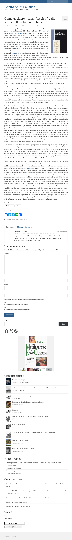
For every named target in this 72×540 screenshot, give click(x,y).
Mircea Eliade (63, 89)
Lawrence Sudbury (18, 404)
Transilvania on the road (13, 468)
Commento (7, 253)
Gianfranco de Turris (11, 25)
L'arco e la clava (29, 25)
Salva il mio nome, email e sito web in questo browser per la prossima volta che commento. (25, 299)
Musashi (15, 419)
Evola (28, 168)
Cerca (6, 320)
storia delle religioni (23, 219)
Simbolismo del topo (18, 424)
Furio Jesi (7, 219)
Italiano (23, 25)
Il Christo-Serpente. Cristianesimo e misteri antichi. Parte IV (31, 416)
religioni (14, 53)
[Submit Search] (48, 1)
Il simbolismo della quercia (20, 440)
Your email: (8, 518)
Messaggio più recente (24, 227)
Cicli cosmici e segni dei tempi (22, 396)
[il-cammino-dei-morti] (36, 369)
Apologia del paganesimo (21, 506)
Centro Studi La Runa (19, 7)
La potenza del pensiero (13, 473)
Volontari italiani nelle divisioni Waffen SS (36, 498)
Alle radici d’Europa (18, 380)
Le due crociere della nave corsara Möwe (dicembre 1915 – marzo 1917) (35, 388)
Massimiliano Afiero (18, 435)
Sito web (6, 292)
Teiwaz (34, 25)
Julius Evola (11, 219)
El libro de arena (11, 465)
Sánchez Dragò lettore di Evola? (16, 471)
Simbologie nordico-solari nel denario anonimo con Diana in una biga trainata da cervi (33, 463)
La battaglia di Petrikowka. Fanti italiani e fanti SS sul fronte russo (33, 432)
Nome (6, 277)
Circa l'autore (10, 227)
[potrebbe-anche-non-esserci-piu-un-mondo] (49, 369)
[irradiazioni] (23, 369)
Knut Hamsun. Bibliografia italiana (23, 448)
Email (6, 284)
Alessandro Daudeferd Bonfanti (21, 382)
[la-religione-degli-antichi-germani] (30, 369)
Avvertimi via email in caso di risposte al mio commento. (16, 304)
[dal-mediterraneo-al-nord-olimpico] (42, 369)
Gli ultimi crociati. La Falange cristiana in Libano (28, 402)
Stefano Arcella (17, 398)
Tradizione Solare (17, 412)
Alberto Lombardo (18, 427)
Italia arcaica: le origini (21, 502)
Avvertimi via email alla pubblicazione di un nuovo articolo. (17, 309)
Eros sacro (15, 410)
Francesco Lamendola (18, 390)
